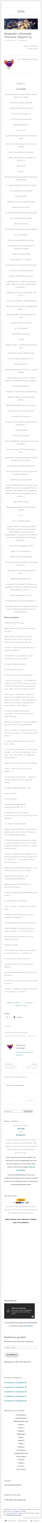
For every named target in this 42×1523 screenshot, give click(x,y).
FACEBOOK (20, 1135)
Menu (22, 11)
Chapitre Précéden (13, 1003)
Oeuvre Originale (21, 1032)
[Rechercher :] (14, 1111)
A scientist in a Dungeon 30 (15, 1383)
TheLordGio (31, 1036)
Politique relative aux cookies (14, 1515)
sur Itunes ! (28, 1326)
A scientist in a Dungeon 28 (15, 1392)
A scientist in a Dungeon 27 (15, 1396)
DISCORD (21, 1129)
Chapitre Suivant (21, 1005)
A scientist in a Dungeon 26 (15, 1401)
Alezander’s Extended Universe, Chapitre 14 (10, 1066)
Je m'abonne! (11, 1355)
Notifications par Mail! (15, 1337)
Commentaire (29, 1100)
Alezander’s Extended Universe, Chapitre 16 (31, 1066)
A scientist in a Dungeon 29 (15, 1387)
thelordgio (22, 40)
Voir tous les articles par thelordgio (24, 1053)
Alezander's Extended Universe (15, 1036)
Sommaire (29, 1003)
